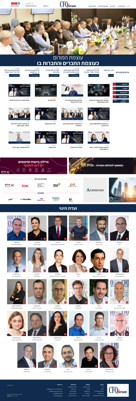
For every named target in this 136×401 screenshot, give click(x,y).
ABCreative (9, 396)
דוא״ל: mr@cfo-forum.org (55, 391)
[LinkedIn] (19, 3)
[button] (107, 75)
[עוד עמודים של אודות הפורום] (117, 6)
